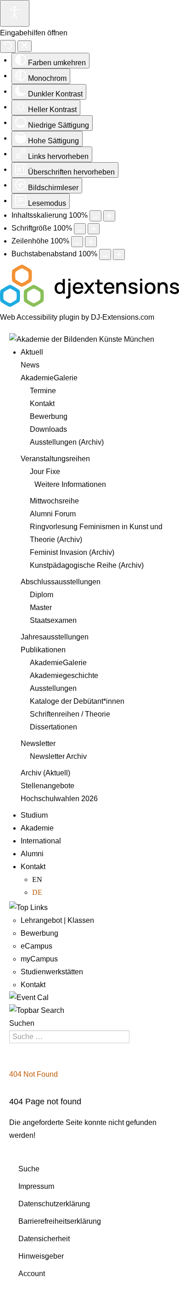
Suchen (21, 1023)
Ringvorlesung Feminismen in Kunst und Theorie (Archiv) (96, 533)
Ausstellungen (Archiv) (67, 442)
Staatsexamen (53, 620)
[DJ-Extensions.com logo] (89, 304)
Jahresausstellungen (55, 637)
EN (37, 879)
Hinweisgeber (41, 1256)
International (41, 841)
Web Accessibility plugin (39, 317)
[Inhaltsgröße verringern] (95, 215)
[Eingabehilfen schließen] (24, 46)
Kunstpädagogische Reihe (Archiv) (87, 565)
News (30, 365)
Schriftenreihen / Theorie (70, 714)
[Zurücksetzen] (8, 46)
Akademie (37, 828)
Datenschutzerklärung (54, 1204)
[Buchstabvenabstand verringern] (105, 254)
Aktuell (32, 352)
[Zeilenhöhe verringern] (77, 241)
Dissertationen (53, 727)
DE (37, 892)
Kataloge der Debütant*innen (77, 701)
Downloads (48, 429)
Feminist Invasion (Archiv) (72, 552)
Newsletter (38, 743)
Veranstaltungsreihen (55, 459)
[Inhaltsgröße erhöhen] (109, 215)
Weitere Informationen (70, 484)
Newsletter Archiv (58, 756)
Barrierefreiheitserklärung (59, 1221)
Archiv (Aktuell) (45, 773)
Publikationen (43, 650)
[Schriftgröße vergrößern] (94, 228)
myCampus (39, 959)
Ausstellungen (53, 688)
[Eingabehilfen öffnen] (14, 13)
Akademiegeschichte (64, 675)
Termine (43, 391)
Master (41, 607)
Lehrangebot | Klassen (57, 920)
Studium (34, 815)
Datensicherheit (44, 1239)
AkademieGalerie (49, 378)
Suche (28, 1169)
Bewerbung (48, 416)
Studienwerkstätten (52, 972)
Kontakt (42, 403)
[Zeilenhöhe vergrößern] (91, 241)
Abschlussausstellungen (61, 582)
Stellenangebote (47, 786)
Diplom (41, 595)
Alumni (32, 854)
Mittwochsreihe (54, 501)
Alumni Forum (53, 514)
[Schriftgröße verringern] (80, 228)
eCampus (36, 946)
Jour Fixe (45, 471)
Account (31, 1273)
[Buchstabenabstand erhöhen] (119, 254)
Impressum (36, 1186)
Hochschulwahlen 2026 (59, 799)
